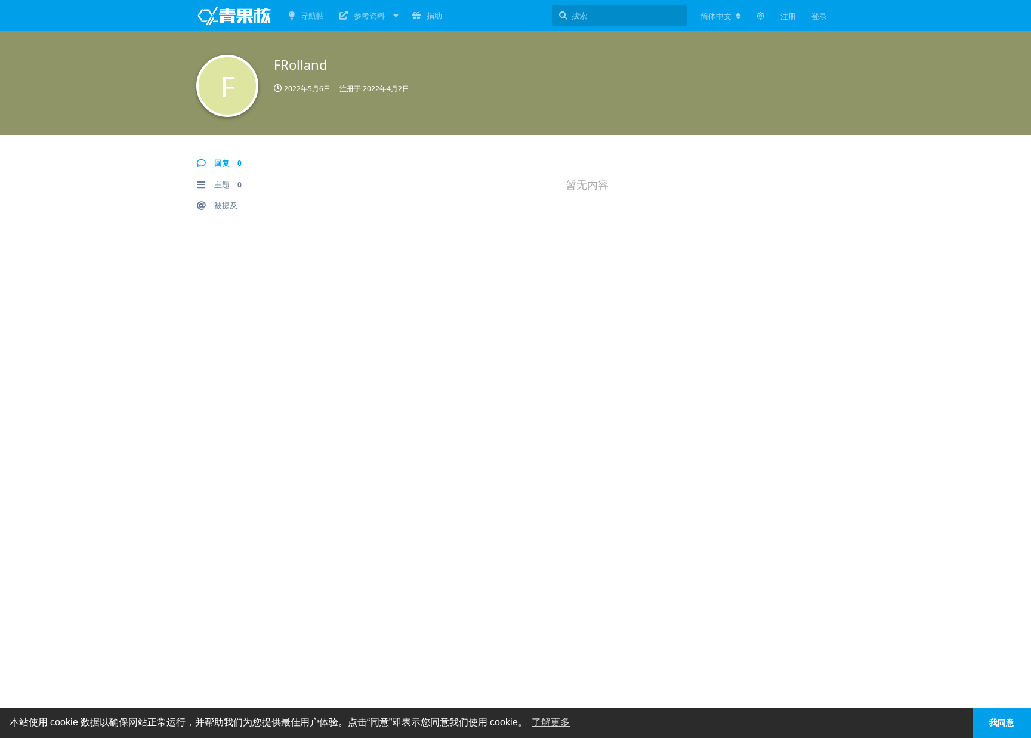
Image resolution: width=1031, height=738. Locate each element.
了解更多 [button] (551, 722)
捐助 (434, 15)
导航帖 (312, 15)
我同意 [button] (1001, 722)
